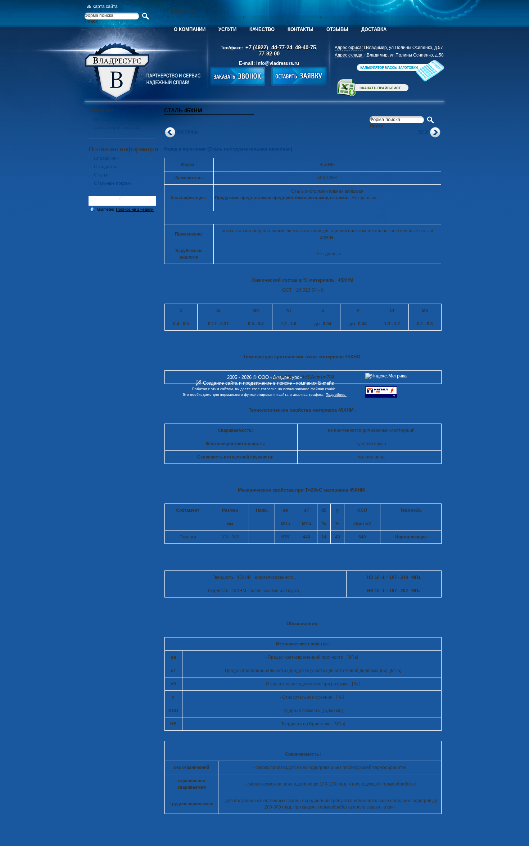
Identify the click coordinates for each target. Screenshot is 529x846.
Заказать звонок (237, 76)
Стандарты (105, 166)
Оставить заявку (299, 76)
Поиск (91, 21)
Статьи (101, 175)
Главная (143, 72)
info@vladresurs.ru (277, 63)
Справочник (106, 158)
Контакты (300, 29)
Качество (262, 29)
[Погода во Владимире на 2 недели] (135, 209)
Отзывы (337, 29)
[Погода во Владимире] (122, 203)
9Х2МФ (187, 132)
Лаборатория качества (117, 127)
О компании (189, 29)
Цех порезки (106, 119)
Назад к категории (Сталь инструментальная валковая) (228, 149)
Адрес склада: (349, 55)
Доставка (373, 29)
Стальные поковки (113, 183)
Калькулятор (399, 71)
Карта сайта (105, 6)
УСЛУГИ (227, 29)
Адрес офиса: (349, 47)
